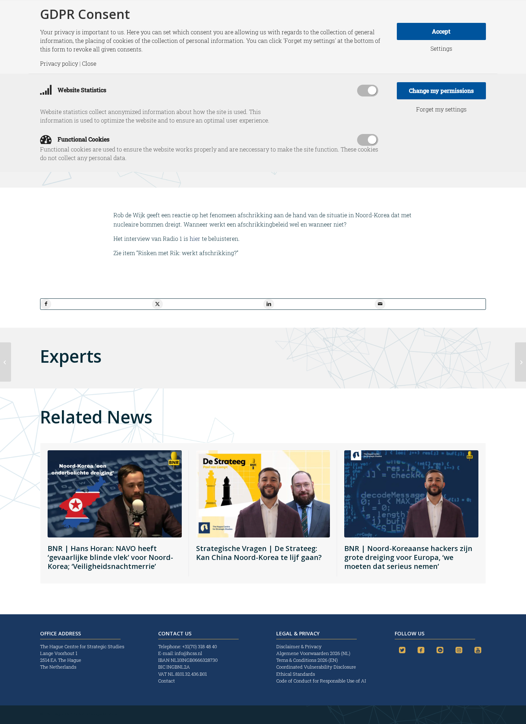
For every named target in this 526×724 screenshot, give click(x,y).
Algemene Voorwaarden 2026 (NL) (313, 653)
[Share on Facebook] (45, 304)
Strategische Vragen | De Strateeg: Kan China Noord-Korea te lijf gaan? (259, 553)
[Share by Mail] (380, 304)
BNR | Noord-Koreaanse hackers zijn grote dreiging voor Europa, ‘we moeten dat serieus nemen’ (408, 557)
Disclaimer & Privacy (299, 646)
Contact (166, 681)
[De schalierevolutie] (5, 362)
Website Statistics (81, 90)
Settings (441, 48)
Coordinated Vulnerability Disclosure (316, 667)
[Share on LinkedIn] (268, 304)
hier (195, 238)
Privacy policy (59, 63)
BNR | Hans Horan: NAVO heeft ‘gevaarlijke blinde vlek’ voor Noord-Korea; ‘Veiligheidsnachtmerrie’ (110, 557)
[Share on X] (157, 304)
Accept (441, 31)
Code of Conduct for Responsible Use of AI (321, 681)
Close (89, 63)
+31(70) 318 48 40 (199, 646)
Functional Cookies (82, 139)
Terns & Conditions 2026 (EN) (307, 660)
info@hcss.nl (188, 653)
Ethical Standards (295, 674)
